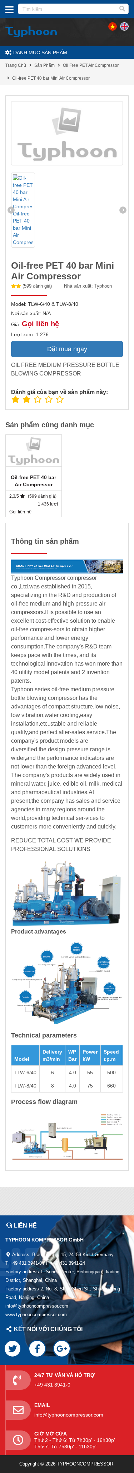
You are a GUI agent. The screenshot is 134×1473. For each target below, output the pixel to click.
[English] (112, 26)
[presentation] (11, 210)
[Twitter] (12, 1349)
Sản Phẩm (44, 65)
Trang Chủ (15, 65)
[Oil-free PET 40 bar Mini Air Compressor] (67, 133)
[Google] (62, 1349)
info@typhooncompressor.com (68, 1415)
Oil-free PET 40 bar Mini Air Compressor (51, 78)
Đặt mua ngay (67, 349)
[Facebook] (37, 1349)
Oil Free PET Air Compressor (91, 65)
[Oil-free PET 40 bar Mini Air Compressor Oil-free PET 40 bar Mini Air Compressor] (23, 210)
